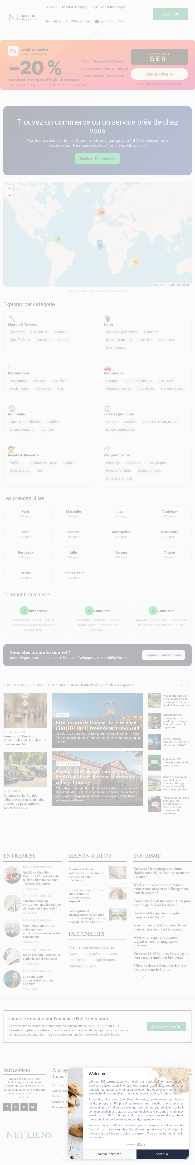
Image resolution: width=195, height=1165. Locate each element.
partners (112, 1081)
